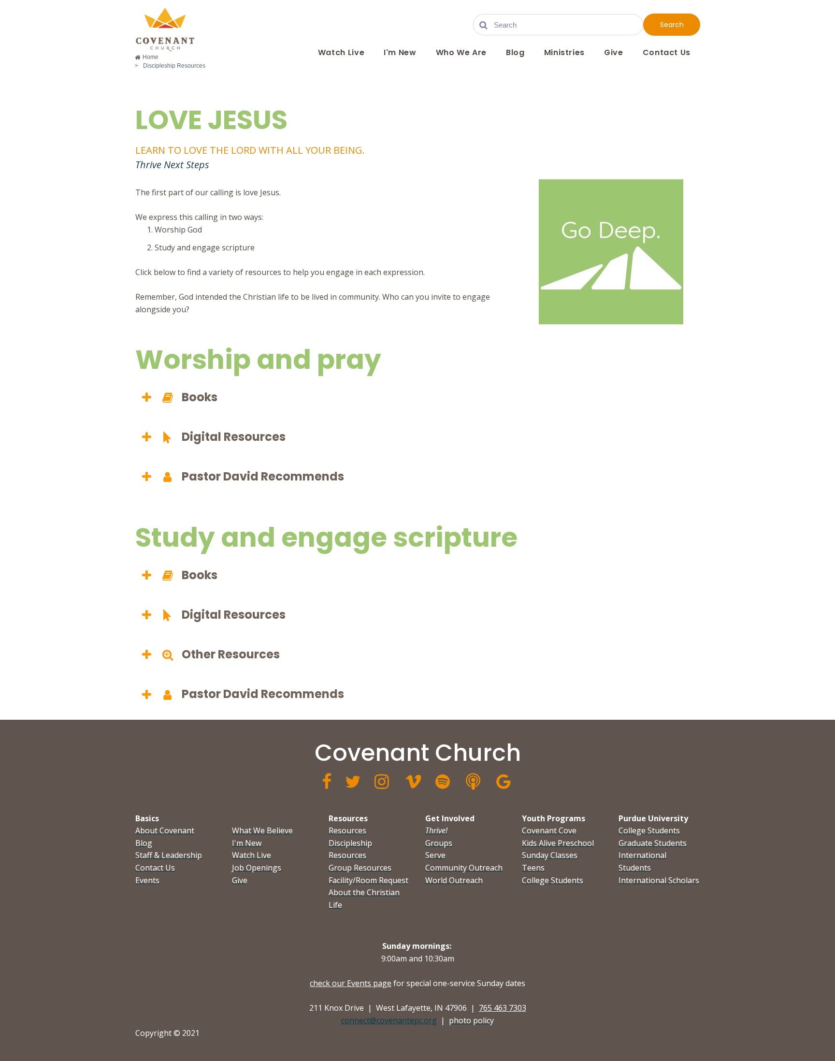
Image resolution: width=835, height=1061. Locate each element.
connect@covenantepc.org (389, 1020)
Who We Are (461, 52)
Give (613, 52)
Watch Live (341, 52)
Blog (515, 52)
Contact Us (667, 52)
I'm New (400, 52)
